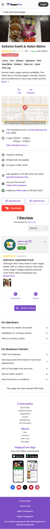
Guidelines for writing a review (17, 333)
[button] (25, 108)
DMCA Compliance (25, 511)
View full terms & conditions (15, 379)
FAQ (25, 432)
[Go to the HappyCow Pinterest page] (31, 487)
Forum (25, 417)
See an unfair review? (12, 373)
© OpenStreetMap (28, 123)
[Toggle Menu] (3, 4)
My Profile (25, 407)
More (4, 81)
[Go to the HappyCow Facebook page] (12, 487)
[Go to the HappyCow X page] (25, 487)
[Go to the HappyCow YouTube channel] (19, 487)
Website (31, 93)
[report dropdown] (44, 241)
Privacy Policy (25, 501)
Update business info (17, 177)
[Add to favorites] (46, 19)
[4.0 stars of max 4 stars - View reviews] (7, 51)
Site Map (25, 441)
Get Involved (25, 423)
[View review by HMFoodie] (10, 245)
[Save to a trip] (41, 19)
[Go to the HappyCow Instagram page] (37, 487)
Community (25, 404)
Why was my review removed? (17, 327)
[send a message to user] (30, 241)
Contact (25, 435)
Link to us (25, 438)
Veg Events (25, 413)
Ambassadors (25, 410)
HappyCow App (25, 447)
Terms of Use (25, 506)
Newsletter (25, 420)
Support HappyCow (25, 516)
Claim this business (16, 185)
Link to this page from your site (17, 368)
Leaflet (7, 123)
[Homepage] (14, 4)
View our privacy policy (13, 338)
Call (19, 93)
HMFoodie (21, 190)
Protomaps (15, 123)
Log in (43, 4)
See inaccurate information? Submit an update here (21, 361)
